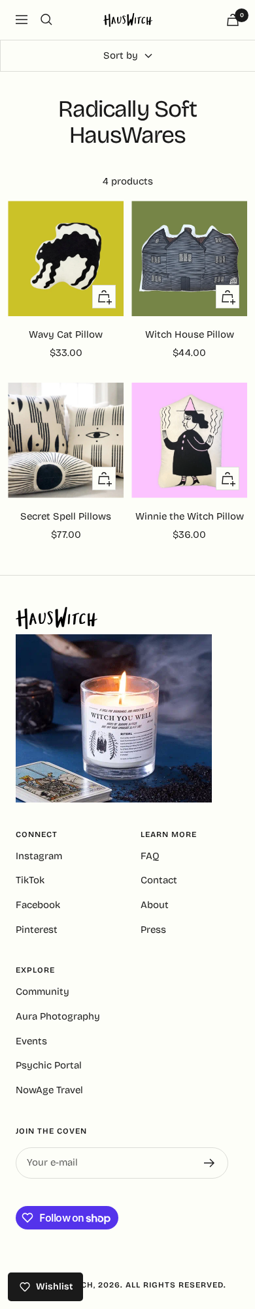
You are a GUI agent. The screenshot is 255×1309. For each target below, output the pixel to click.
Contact (159, 880)
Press (153, 929)
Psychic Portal (49, 1065)
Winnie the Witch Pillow (189, 516)
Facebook (38, 905)
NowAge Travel (49, 1090)
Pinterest (37, 929)
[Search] (46, 19)
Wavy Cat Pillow (66, 334)
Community (42, 991)
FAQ (150, 856)
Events (31, 1041)
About (155, 905)
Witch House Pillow (189, 334)
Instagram (39, 856)
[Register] (209, 1163)
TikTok (30, 880)
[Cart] (232, 20)
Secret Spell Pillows (65, 516)
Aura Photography (58, 1016)
